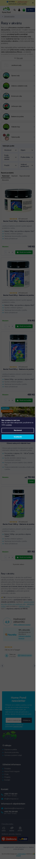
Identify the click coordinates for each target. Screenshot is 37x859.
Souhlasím (18, 437)
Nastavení (18, 430)
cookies (9, 425)
